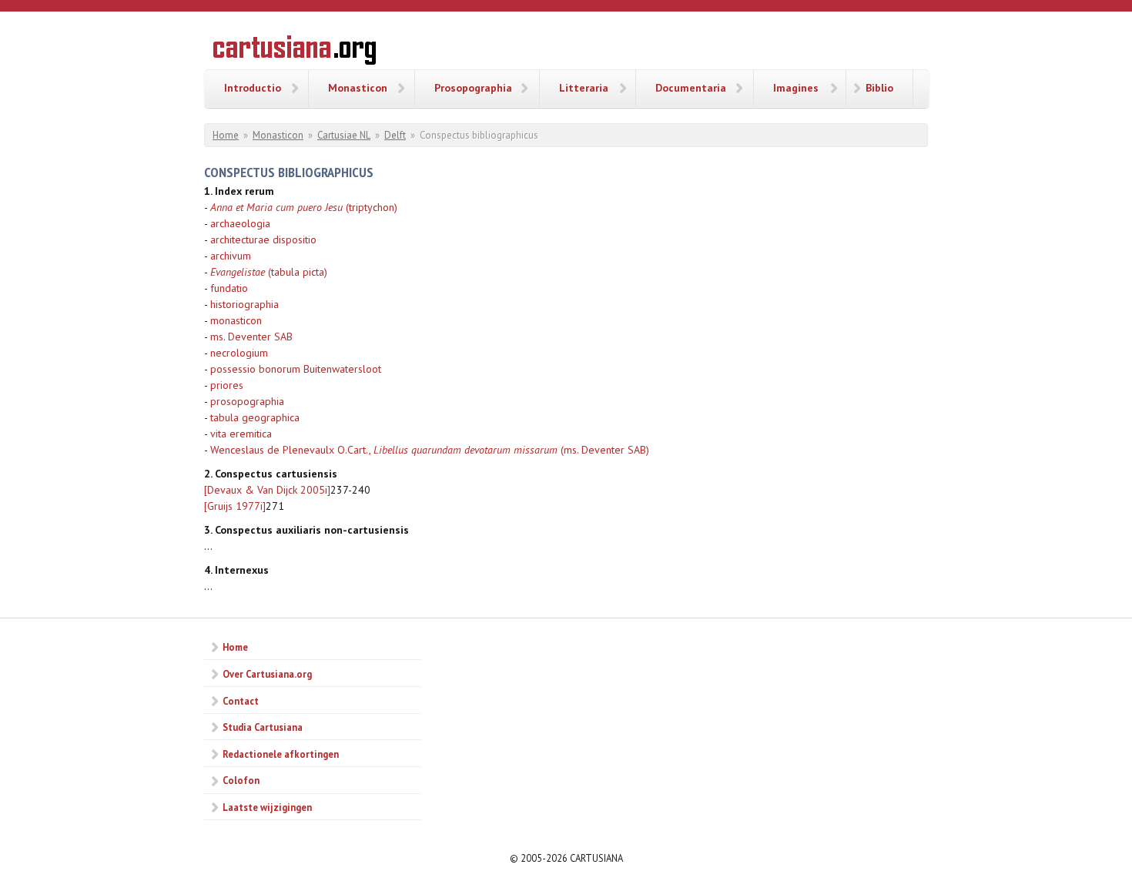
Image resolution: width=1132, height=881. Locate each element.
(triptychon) (303, 207)
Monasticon (357, 88)
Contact (241, 701)
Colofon (241, 780)
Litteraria (583, 88)
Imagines (796, 88)
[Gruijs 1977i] (235, 506)
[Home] (294, 52)
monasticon (236, 320)
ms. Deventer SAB (251, 336)
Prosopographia (473, 88)
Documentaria (690, 88)
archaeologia (240, 223)
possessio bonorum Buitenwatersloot (295, 369)
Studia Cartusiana (263, 727)
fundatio (229, 288)
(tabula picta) (268, 272)
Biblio (879, 88)
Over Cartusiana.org (267, 674)
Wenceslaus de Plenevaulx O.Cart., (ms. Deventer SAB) (429, 450)
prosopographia (247, 401)
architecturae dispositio (263, 239)
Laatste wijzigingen (267, 807)
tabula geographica (255, 417)
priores (226, 385)
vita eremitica (241, 433)
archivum (230, 256)
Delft (395, 135)
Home (226, 135)
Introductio (252, 88)
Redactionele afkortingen (281, 754)
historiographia (244, 304)
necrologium (239, 353)
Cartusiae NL (343, 135)
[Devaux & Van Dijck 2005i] (267, 490)
